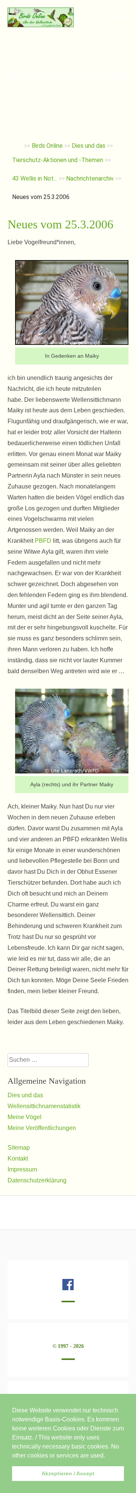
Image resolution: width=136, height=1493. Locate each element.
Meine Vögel (25, 1117)
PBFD (43, 540)
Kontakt (18, 1158)
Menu (116, 16)
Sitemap (19, 1147)
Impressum (22, 1169)
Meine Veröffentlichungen (42, 1128)
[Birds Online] (41, 25)
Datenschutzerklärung (37, 1180)
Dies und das (25, 1095)
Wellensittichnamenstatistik (44, 1106)
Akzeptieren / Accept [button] (68, 1473)
